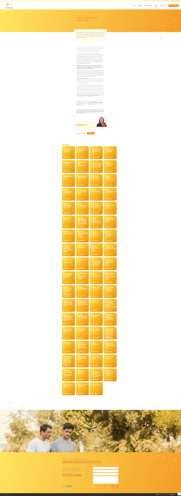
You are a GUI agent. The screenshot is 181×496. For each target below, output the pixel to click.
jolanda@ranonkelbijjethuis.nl (99, 112)
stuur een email (176, 0)
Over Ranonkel (148, 5)
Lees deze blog (67, 157)
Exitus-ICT (173, 494)
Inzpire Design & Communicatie (162, 494)
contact (158, 0)
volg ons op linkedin (95, 462)
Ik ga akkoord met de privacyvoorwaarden (100, 486)
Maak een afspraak (173, 5)
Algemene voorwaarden (5, 494)
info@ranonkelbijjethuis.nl (81, 462)
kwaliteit (153, 0)
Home (134, 5)
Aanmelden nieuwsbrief (70, 475)
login (150, 0)
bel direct (167, 0)
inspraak (145, 0)
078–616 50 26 (68, 462)
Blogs (156, 5)
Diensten (140, 5)
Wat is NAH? (163, 5)
